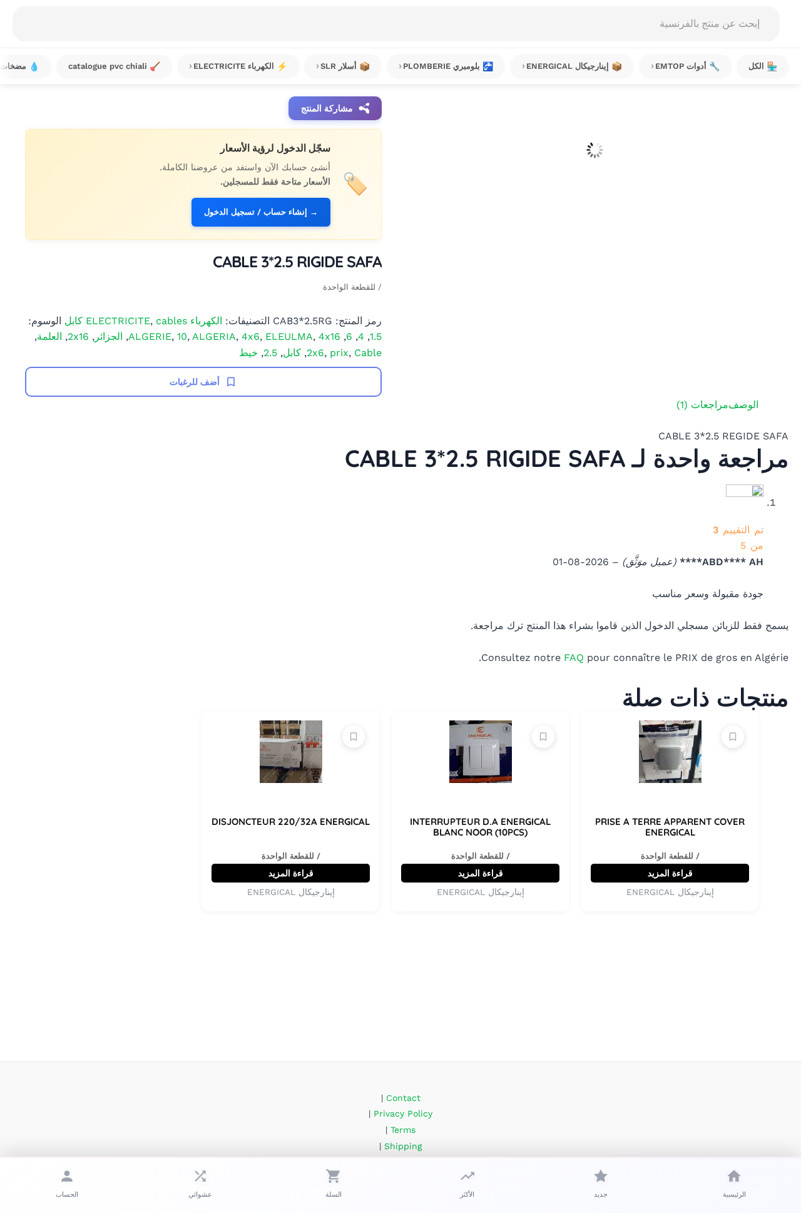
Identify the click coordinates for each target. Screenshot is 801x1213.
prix (339, 353)
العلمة (49, 336)
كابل (292, 353)
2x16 (78, 336)
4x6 (251, 336)
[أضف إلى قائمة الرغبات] (733, 736)
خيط (248, 353)
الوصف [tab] (743, 405)
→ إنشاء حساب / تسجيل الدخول (261, 212)
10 (182, 336)
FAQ (574, 657)
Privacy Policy (403, 1113)
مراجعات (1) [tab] (702, 405)
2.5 (270, 353)
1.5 (376, 336)
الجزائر (108, 336)
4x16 (329, 336)
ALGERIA (214, 336)
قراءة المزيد (670, 873)
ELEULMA (289, 336)
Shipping (403, 1146)
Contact (403, 1098)
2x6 (315, 353)
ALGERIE (149, 336)
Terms (403, 1130)
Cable (368, 353)
